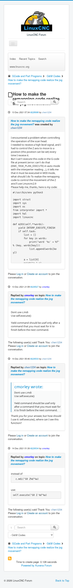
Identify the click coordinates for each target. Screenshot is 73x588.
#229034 (34, 448)
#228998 (34, 112)
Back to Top (62, 580)
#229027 (34, 286)
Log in (20, 274)
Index (13, 59)
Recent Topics (27, 59)
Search (42, 59)
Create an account (37, 274)
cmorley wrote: (28, 386)
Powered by (27, 565)
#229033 (34, 358)
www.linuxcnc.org (19, 66)
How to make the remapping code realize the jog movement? (35, 122)
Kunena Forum (43, 565)
